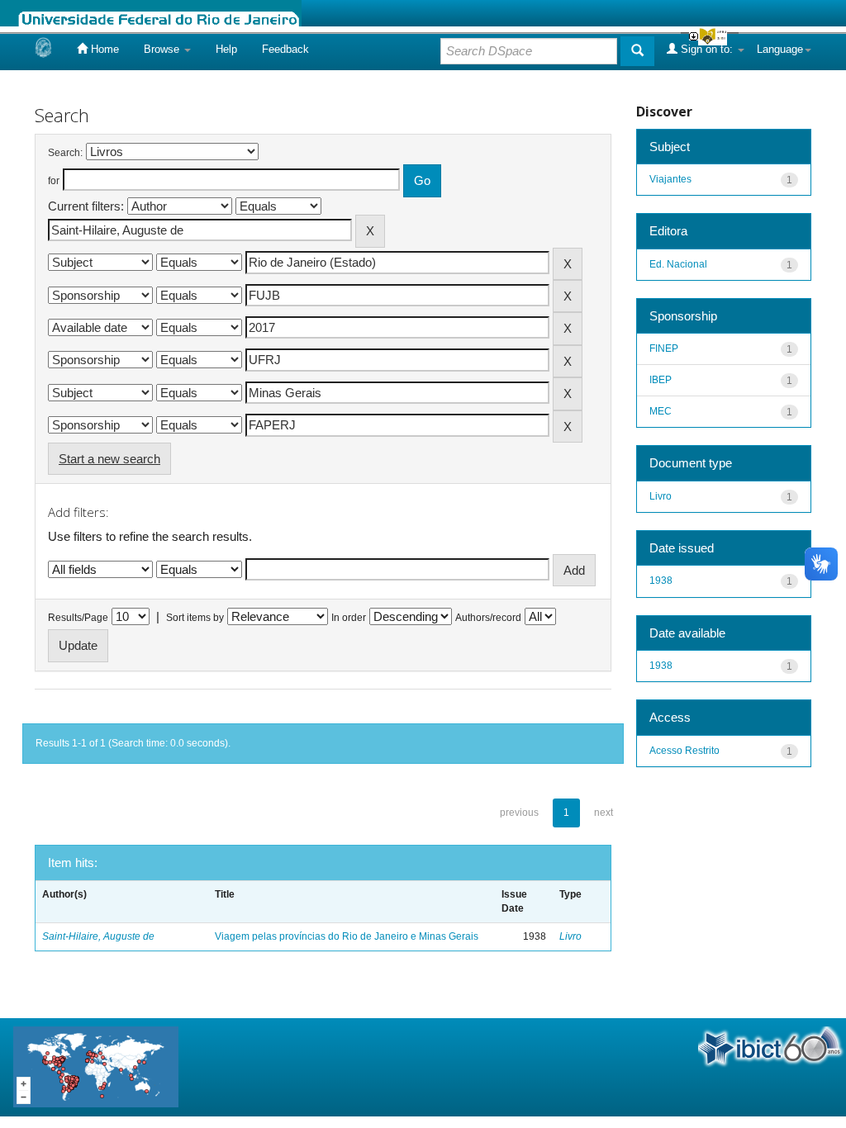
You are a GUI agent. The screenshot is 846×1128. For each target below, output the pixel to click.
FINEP (663, 348)
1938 (661, 580)
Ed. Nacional (678, 264)
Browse (163, 49)
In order (348, 617)
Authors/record (488, 617)
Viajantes (670, 179)
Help (226, 49)
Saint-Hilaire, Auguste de (98, 936)
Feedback (285, 49)
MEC (660, 411)
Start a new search (109, 459)
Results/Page (78, 617)
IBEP (660, 380)
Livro (570, 936)
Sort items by (195, 617)
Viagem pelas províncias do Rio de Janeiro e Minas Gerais (346, 936)
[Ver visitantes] (95, 1065)
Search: (65, 153)
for (53, 181)
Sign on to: (706, 49)
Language (780, 49)
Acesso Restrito (684, 750)
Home (103, 49)
